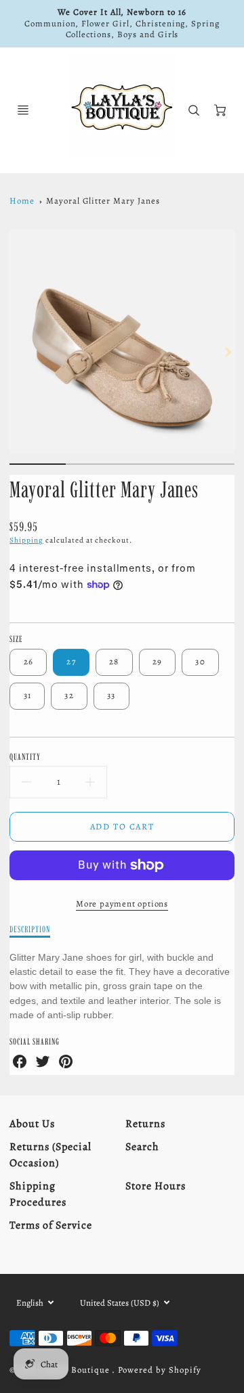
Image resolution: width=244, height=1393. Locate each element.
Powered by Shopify (159, 1369)
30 (200, 661)
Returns (145, 1123)
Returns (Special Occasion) (50, 1154)
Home (22, 200)
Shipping (26, 540)
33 (111, 695)
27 (71, 661)
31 (28, 695)
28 (114, 661)
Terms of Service (50, 1225)
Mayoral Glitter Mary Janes (103, 200)
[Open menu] (23, 110)
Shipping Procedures (37, 1194)
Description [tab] (29, 928)
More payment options (122, 903)
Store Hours (155, 1186)
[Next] (228, 352)
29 (157, 661)
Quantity (25, 756)
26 (29, 661)
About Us (32, 1123)
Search (142, 1146)
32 (69, 695)
